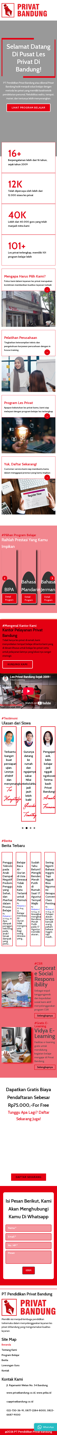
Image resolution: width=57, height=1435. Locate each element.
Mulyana (6, 916)
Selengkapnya (45, 1015)
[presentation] (4, 578)
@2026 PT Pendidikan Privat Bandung (28, 1431)
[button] (23, 828)
